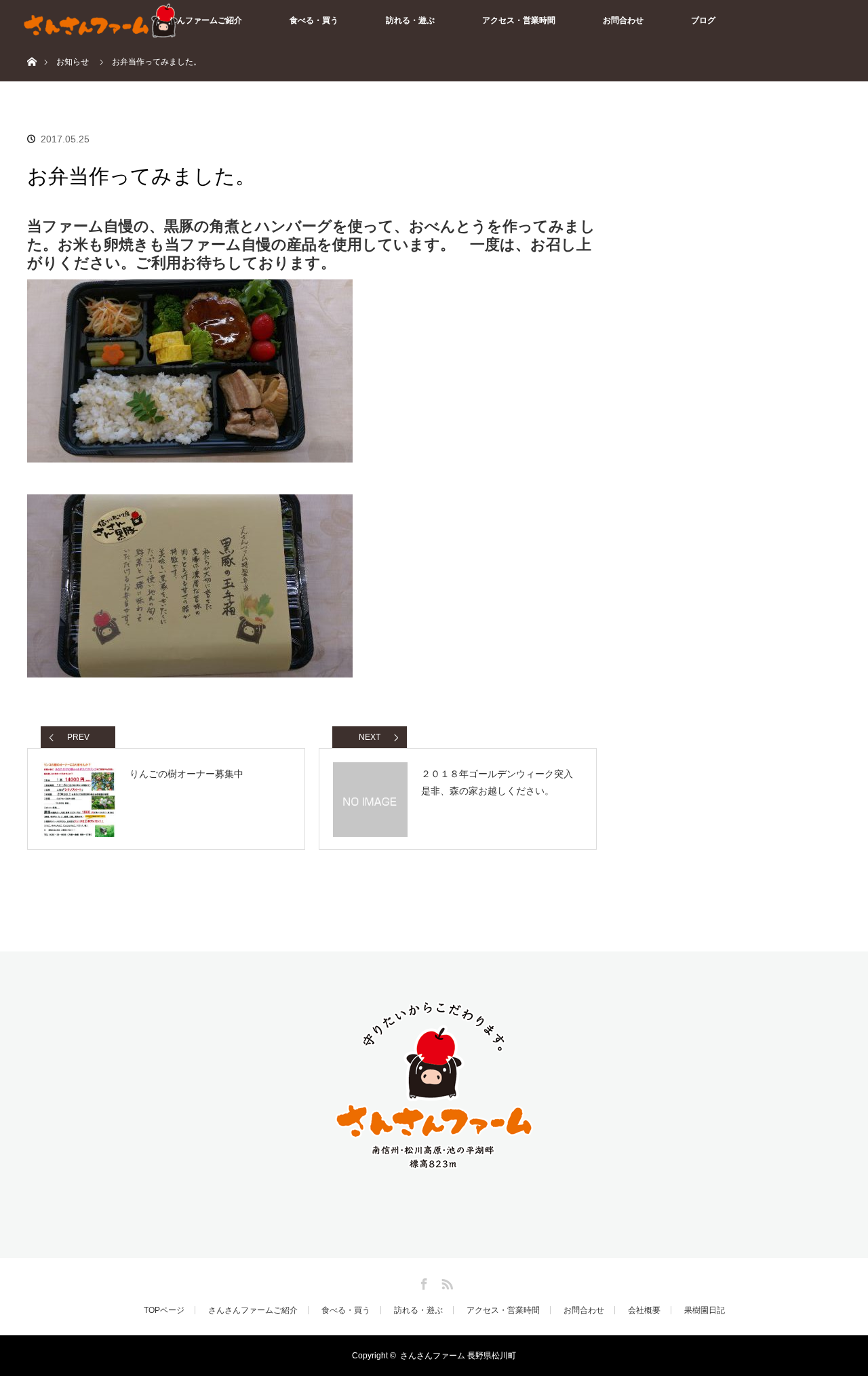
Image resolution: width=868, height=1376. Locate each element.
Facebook (422, 1282)
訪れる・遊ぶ (410, 20)
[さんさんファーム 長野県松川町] (434, 1166)
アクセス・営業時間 (518, 20)
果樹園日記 (704, 1310)
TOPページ (164, 1310)
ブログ (703, 20)
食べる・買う (314, 20)
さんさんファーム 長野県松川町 (458, 1355)
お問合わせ (623, 20)
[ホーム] (31, 46)
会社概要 (644, 1310)
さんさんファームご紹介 (197, 20)
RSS (445, 1282)
